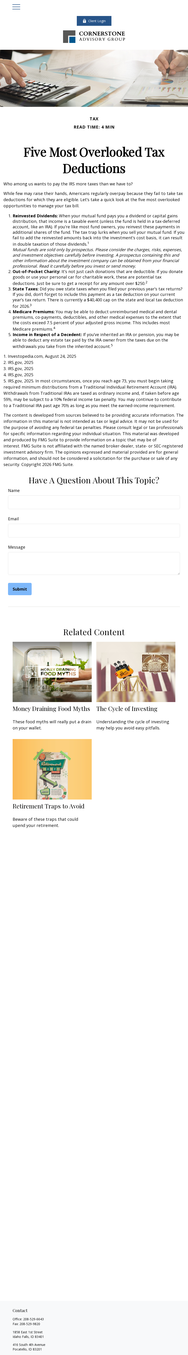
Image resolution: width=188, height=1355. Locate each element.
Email (13, 518)
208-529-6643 (33, 1319)
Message (16, 547)
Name (14, 490)
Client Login (97, 21)
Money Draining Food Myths (51, 708)
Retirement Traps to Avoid (49, 806)
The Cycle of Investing (127, 708)
